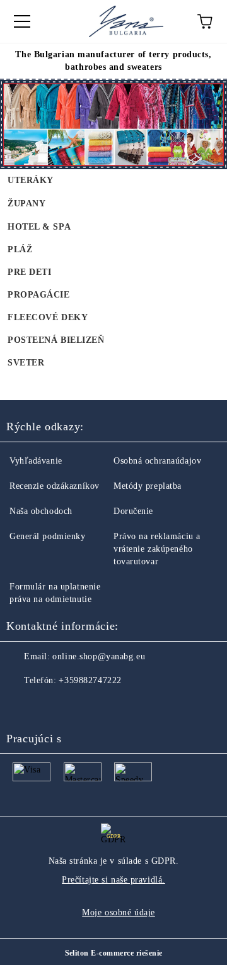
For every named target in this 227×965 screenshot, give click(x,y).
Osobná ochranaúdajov (157, 461)
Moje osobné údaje (118, 912)
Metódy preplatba (148, 486)
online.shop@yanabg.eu (98, 656)
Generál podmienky (47, 536)
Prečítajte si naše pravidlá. (113, 879)
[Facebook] (23, 706)
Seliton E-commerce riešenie (114, 953)
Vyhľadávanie (35, 461)
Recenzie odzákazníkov (54, 486)
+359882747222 (90, 680)
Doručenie (133, 511)
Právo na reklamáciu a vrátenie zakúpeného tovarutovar (157, 549)
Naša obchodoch (41, 511)
